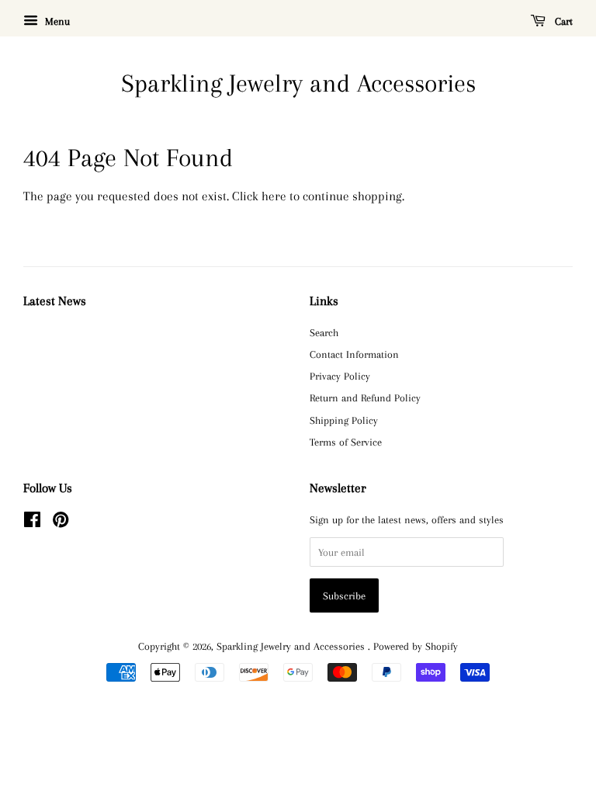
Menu (56, 21)
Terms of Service (346, 442)
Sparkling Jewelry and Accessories (298, 83)
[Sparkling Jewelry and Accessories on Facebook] (32, 522)
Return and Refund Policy (365, 397)
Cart (562, 21)
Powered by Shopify (415, 646)
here (274, 196)
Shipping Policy (344, 420)
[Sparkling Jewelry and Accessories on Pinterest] (60, 522)
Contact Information (354, 354)
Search (324, 332)
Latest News (54, 300)
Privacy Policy (340, 376)
